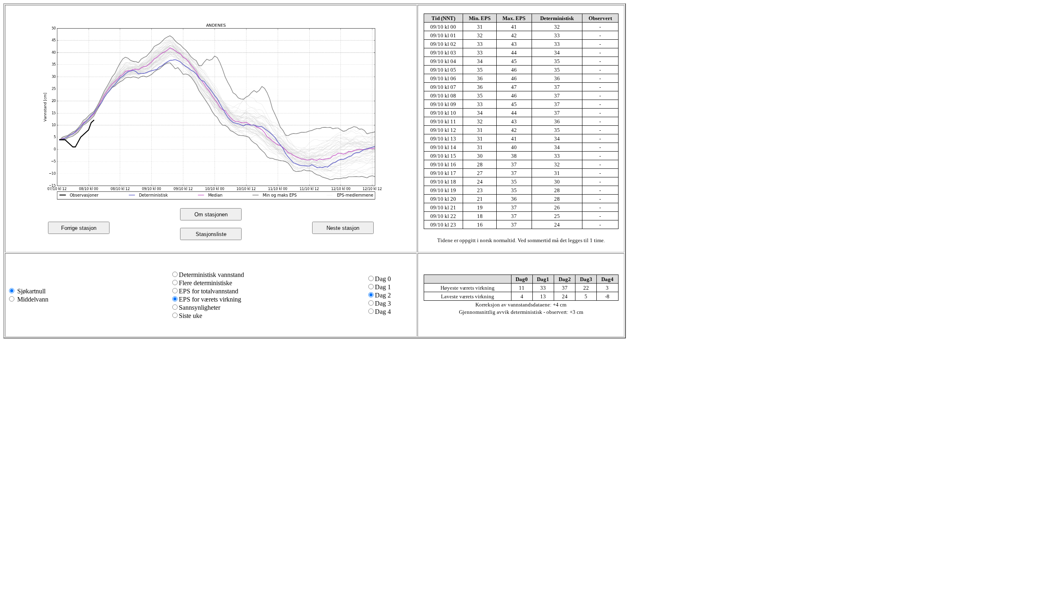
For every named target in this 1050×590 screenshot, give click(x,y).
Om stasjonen (211, 214)
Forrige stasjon (78, 228)
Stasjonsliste (211, 234)
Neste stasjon (342, 228)
